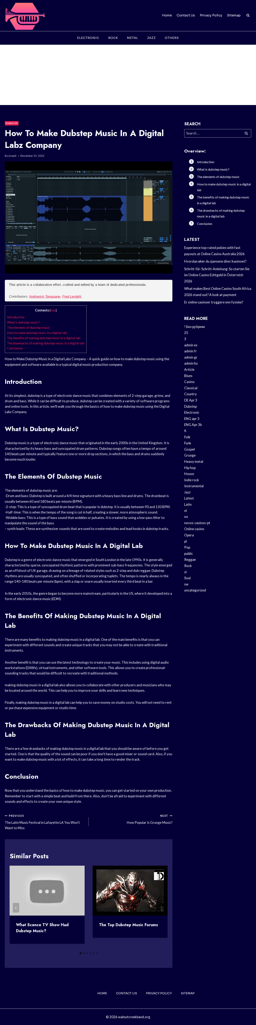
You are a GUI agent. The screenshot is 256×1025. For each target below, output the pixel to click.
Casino (189, 382)
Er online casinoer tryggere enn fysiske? (213, 302)
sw (186, 584)
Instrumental (194, 486)
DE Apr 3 (190, 400)
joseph (12, 155)
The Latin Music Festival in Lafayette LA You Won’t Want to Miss (42, 822)
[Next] (161, 908)
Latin (188, 504)
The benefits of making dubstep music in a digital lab (43, 338)
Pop (187, 547)
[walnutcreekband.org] (25, 15)
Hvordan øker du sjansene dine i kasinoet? (215, 261)
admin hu (191, 363)
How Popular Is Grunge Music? (149, 819)
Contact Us (186, 15)
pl (185, 541)
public (188, 553)
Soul (187, 578)
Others (172, 38)
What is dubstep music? (23, 322)
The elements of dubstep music (28, 327)
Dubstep (12, 123)
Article (189, 369)
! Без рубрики (194, 326)
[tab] (81, 953)
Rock (113, 38)
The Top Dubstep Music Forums (128, 925)
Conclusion (15, 348)
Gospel (189, 449)
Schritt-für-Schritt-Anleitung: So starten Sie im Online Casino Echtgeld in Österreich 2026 (216, 275)
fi (185, 431)
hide (53, 310)
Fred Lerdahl (71, 296)
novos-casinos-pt (197, 523)
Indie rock (191, 480)
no (186, 517)
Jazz (151, 38)
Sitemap (233, 15)
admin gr (190, 357)
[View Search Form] (248, 15)
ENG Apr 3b (193, 425)
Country (190, 394)
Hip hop (190, 468)
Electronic (88, 38)
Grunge (190, 455)
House (189, 474)
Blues (188, 376)
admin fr (190, 351)
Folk (187, 437)
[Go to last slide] (16, 908)
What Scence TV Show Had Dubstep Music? (42, 928)
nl (185, 510)
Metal (132, 38)
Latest (189, 498)
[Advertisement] (128, 75)
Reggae (190, 559)
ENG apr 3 (191, 418)
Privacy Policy (211, 15)
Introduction (15, 317)
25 (186, 333)
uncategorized (195, 590)
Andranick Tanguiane (44, 296)
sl (185, 572)
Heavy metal (193, 461)
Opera (189, 535)
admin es (190, 345)
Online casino (194, 529)
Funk (187, 443)
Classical (190, 388)
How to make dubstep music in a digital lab (37, 333)
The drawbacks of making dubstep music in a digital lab (45, 343)
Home (167, 15)
